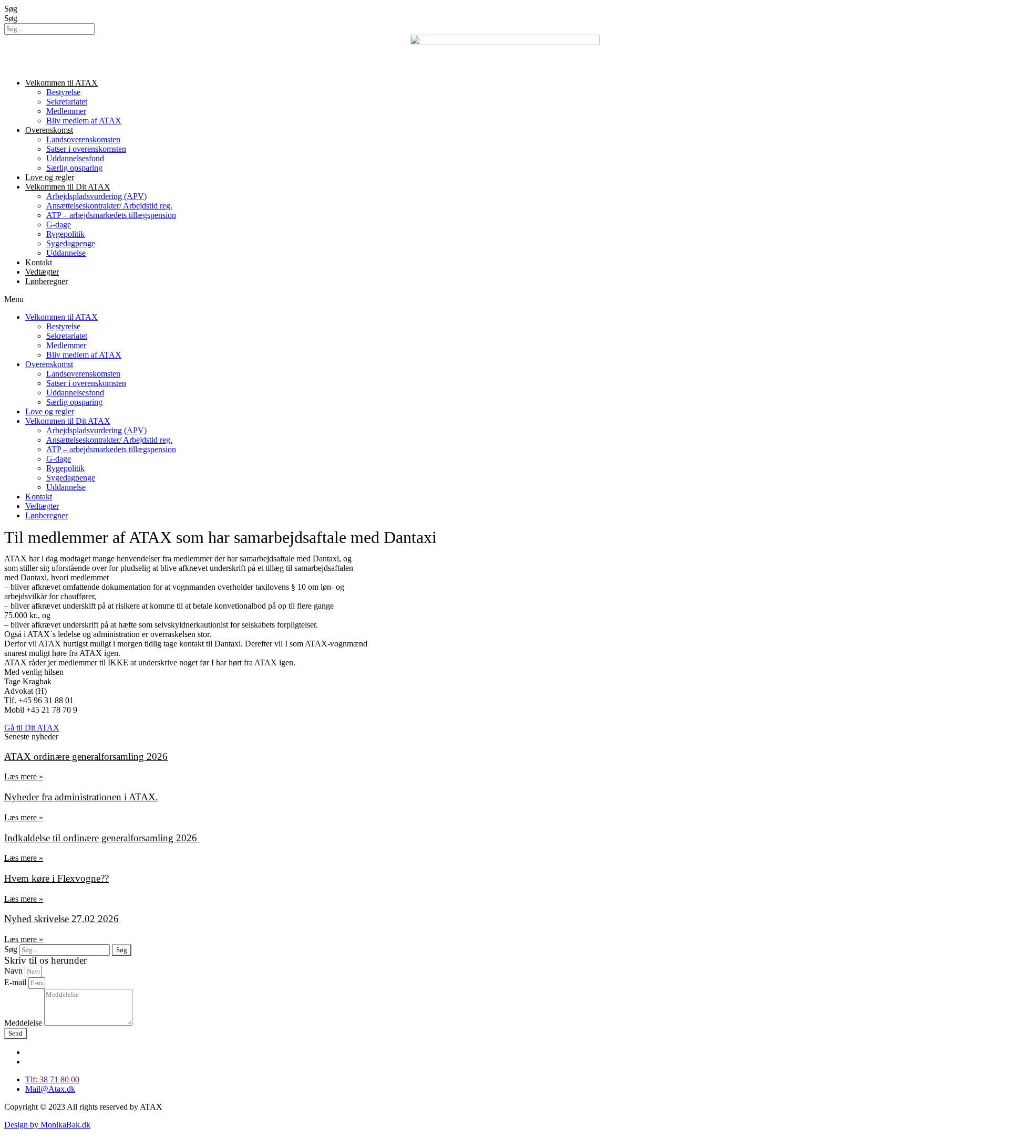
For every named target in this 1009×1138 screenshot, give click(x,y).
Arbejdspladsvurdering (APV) (96, 196)
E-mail (16, 982)
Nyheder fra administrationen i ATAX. (81, 796)
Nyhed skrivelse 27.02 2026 (61, 918)
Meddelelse (24, 1022)
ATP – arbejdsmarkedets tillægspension (111, 215)
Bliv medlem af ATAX (83, 120)
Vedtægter (42, 271)
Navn (14, 970)
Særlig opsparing (74, 167)
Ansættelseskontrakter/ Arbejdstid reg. (109, 205)
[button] (504, 299)
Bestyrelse (63, 92)
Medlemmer (66, 111)
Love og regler (49, 177)
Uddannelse (66, 252)
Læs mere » (23, 776)
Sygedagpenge (70, 243)
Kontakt (38, 262)
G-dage (58, 224)
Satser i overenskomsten (86, 148)
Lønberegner (46, 281)
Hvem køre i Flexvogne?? (56, 878)
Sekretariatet (66, 101)
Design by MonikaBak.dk (47, 1124)
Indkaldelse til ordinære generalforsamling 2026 (102, 837)
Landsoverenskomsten (83, 139)
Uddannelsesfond (75, 158)
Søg (10, 8)
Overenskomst (49, 130)
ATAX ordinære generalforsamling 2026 (86, 756)
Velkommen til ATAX (61, 82)
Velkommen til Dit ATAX (67, 186)
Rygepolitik (65, 233)
